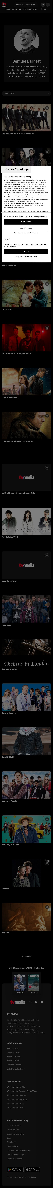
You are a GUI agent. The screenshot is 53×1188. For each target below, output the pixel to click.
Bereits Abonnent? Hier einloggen (26, 256)
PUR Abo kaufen (26, 251)
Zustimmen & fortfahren (26, 221)
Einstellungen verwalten (26, 228)
